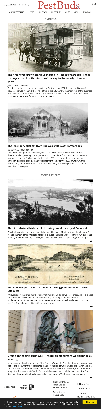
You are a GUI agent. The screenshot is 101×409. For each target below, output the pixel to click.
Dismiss (90, 401)
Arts (67, 12)
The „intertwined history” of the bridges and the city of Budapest (47, 228)
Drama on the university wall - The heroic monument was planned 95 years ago (50, 357)
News (76, 12)
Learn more (17, 406)
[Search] (27, 4)
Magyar (87, 12)
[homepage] (50, 5)
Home (31, 12)
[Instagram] (95, 4)
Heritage (42, 12)
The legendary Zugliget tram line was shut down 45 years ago (45, 146)
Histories (56, 12)
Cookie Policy (84, 388)
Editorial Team (84, 384)
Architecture (16, 12)
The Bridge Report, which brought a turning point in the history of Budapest (48, 289)
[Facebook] (92, 4)
